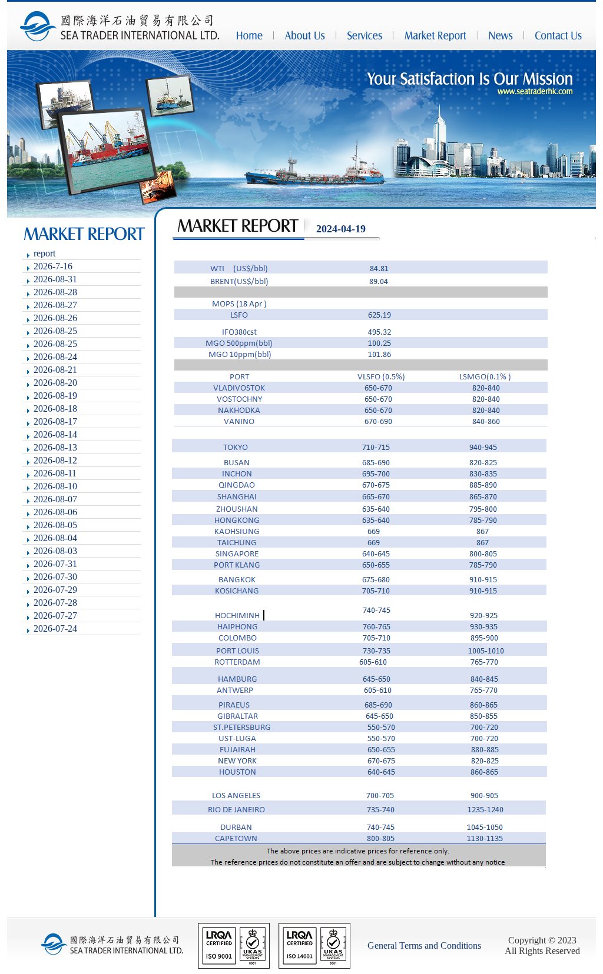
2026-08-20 (55, 383)
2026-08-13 (55, 447)
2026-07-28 (55, 603)
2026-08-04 (55, 538)
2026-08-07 (55, 499)
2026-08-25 (55, 331)
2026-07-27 (55, 616)
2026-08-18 (55, 408)
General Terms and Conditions (424, 945)
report (44, 253)
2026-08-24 (55, 357)
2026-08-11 (55, 473)
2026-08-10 (55, 486)
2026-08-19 (55, 396)
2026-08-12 (55, 460)
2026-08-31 (55, 279)
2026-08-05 (55, 525)
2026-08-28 (55, 292)
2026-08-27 (55, 305)
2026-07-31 (55, 564)
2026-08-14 (55, 434)
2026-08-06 (55, 512)
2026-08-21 (55, 370)
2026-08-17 (55, 421)
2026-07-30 (55, 577)
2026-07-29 (55, 590)
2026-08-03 (55, 551)
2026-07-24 (55, 628)
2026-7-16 (53, 266)
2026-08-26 (55, 318)
